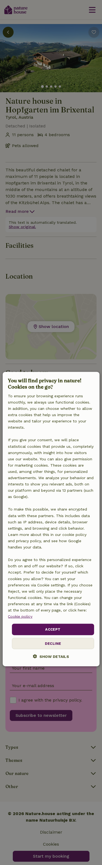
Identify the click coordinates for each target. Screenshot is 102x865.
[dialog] (50, 519)
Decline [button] (53, 643)
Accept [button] (52, 629)
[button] (51, 656)
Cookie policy (20, 616)
